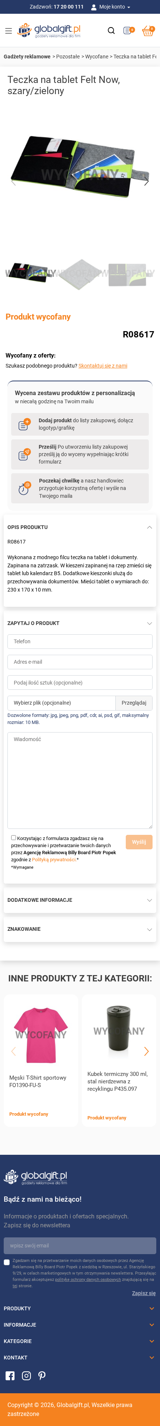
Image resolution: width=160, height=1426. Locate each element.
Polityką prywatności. (54, 859)
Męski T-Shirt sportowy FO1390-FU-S (37, 1081)
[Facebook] (10, 1375)
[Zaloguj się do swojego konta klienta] (95, 7)
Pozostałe (68, 57)
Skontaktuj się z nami (103, 366)
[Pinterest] (41, 1375)
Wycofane (96, 57)
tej (15, 1286)
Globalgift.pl (73, 1405)
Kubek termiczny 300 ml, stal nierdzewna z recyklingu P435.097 (117, 1081)
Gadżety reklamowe (27, 57)
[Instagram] (26, 1375)
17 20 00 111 (69, 7)
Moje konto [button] (112, 7)
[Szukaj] (111, 30)
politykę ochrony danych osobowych (88, 1279)
